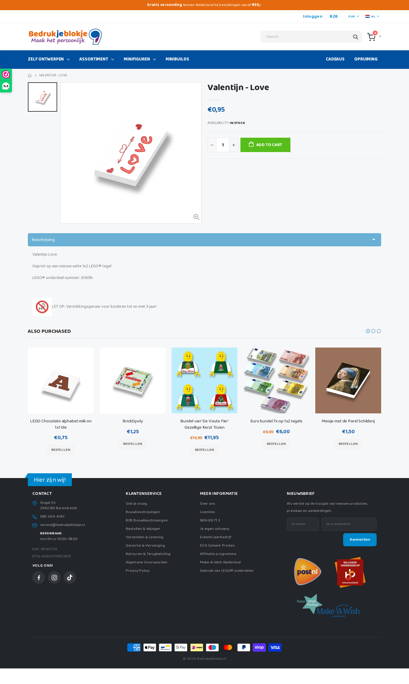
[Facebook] (38, 577)
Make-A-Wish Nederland (220, 562)
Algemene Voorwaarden (146, 562)
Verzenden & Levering (144, 537)
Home (30, 75)
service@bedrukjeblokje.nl (62, 525)
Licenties (207, 512)
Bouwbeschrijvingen (143, 512)
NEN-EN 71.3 (210, 520)
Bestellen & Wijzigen (143, 529)
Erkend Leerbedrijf (215, 537)
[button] (368, 331)
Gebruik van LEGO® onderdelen (227, 571)
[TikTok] (69, 577)
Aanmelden (360, 539)
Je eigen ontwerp (214, 529)
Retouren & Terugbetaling (148, 554)
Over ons (208, 504)
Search (355, 37)
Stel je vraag (136, 504)
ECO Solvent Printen (217, 545)
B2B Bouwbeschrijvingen (147, 520)
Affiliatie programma (218, 554)
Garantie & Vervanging (145, 545)
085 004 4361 (52, 516)
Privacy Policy (137, 571)
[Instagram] (54, 577)
